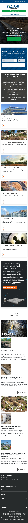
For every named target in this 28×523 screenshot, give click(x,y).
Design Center (15, 11)
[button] (14, 490)
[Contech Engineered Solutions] (14, 7)
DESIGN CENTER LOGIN (20, 1)
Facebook (12, 511)
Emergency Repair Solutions (8, 482)
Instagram (18, 511)
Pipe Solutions (4, 477)
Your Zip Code (21, 58)
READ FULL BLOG (22, 392)
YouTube (10, 511)
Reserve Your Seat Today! (14, 39)
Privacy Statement (16, 514)
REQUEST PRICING (15, 14)
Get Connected (13, 65)
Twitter (16, 511)
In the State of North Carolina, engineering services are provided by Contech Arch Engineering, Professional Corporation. (14, 519)
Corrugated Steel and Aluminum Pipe (10, 480)
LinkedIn (14, 511)
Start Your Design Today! (9, 287)
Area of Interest (6, 58)
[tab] (14, 490)
